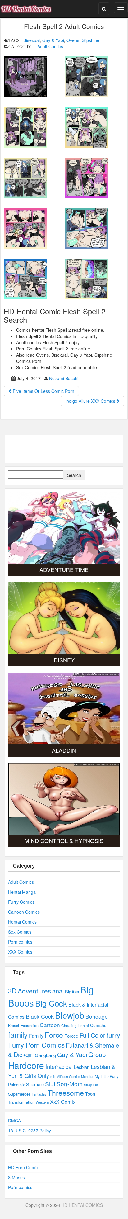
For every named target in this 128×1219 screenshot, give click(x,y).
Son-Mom (70, 1083)
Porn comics (20, 942)
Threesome (66, 1093)
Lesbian (81, 1067)
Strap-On (91, 1084)
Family (36, 1035)
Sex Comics (19, 932)
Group (97, 1054)
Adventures (34, 990)
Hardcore (26, 1065)
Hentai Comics (22, 922)
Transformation (21, 1102)
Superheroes (19, 1094)
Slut (50, 1083)
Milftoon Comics (68, 1076)
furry (113, 1035)
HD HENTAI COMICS (82, 1205)
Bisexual (31, 40)
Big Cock (51, 1003)
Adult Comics (50, 46)
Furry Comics (21, 902)
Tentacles (39, 1094)
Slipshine (90, 40)
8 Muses (16, 1177)
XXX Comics (20, 952)
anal (58, 990)
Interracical (59, 1066)
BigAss (72, 991)
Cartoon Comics (24, 912)
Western (42, 1102)
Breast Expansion (23, 1025)
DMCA (14, 1120)
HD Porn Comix (23, 1167)
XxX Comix (62, 1101)
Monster (87, 1076)
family (18, 1034)
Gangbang (45, 1055)
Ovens (72, 40)
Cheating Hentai (75, 1025)
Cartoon (50, 1025)
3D (12, 990)
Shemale (35, 1084)
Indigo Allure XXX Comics (91, 401)
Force (54, 1035)
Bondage (96, 1016)
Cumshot (99, 1025)
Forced (71, 1035)
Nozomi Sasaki (63, 378)
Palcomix (16, 1085)
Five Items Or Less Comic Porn (42, 391)
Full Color (92, 1035)
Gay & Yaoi (53, 40)
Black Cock (40, 1016)
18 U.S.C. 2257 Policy (29, 1130)
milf (52, 1076)
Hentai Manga (22, 892)
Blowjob (69, 1015)
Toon (90, 1093)
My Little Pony (106, 1076)
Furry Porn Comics (36, 1045)
